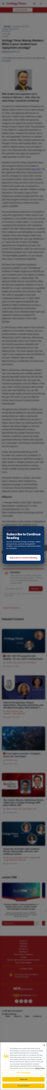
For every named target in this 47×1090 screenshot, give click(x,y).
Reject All (23, 1079)
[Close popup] (42, 528)
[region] (23, 1066)
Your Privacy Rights (23, 1073)
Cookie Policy (40, 1068)
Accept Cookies (23, 1086)
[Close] (44, 1045)
